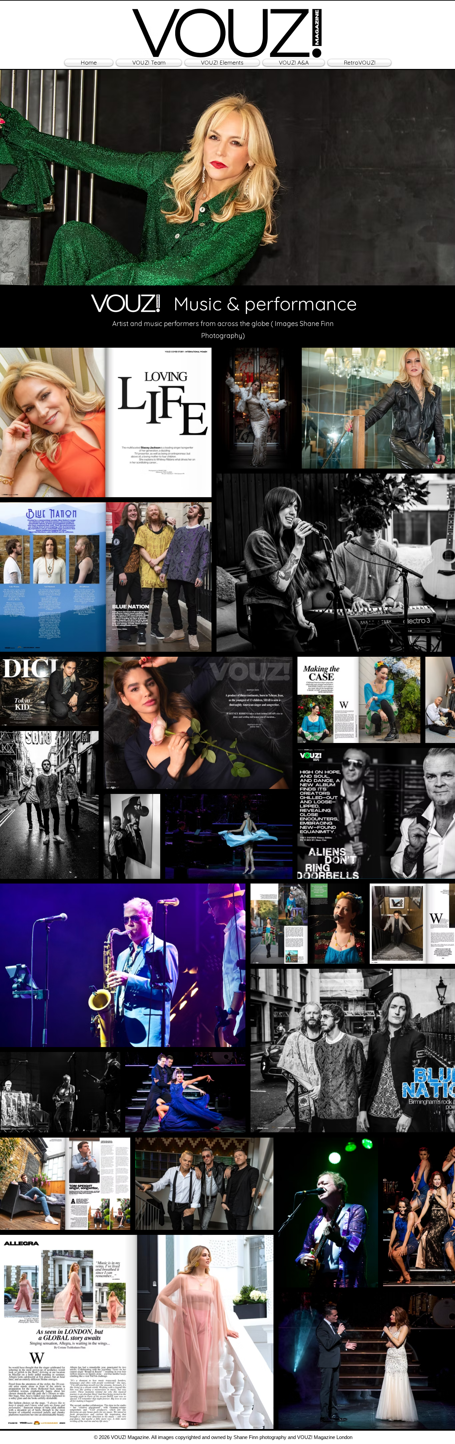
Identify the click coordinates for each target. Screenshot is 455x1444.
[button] (222, 62)
